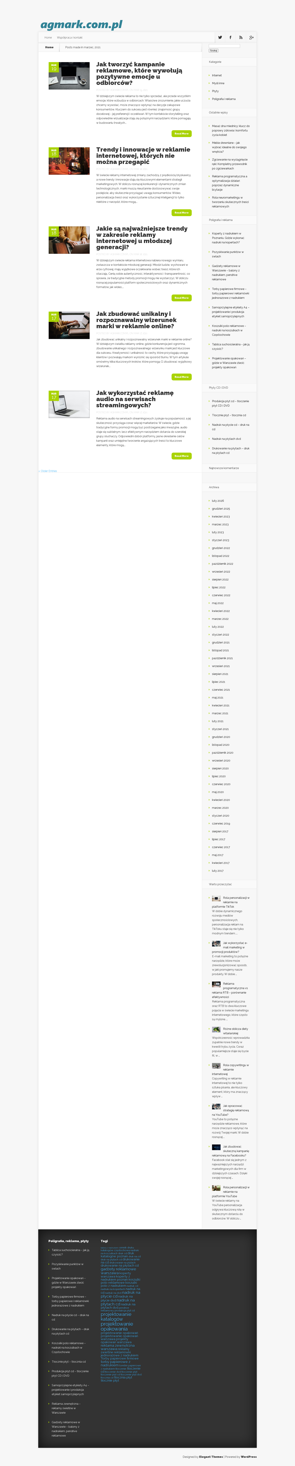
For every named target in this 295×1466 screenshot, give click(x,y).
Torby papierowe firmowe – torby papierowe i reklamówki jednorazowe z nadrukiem (230, 293)
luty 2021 (217, 721)
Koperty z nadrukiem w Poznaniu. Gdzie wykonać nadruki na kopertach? (228, 238)
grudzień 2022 (221, 548)
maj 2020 (218, 792)
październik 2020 (222, 752)
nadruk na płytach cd (118, 1302)
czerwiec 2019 (221, 823)
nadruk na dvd (113, 1292)
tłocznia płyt (123, 1377)
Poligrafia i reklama (224, 99)
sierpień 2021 (220, 674)
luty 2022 (218, 626)
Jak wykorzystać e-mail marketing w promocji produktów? (230, 947)
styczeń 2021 (220, 729)
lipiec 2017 (218, 839)
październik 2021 (222, 658)
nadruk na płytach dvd (118, 1306)
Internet (217, 75)
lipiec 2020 (219, 776)
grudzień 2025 (221, 508)
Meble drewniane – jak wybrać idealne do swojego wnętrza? (229, 147)
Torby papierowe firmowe (120, 1358)
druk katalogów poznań (117, 1254)
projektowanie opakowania (117, 1326)
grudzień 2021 (221, 642)
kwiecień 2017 (220, 863)
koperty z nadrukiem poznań (115, 1278)
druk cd (122, 1253)
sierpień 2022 (220, 579)
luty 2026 (218, 500)
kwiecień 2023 (221, 516)
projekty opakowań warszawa (116, 1340)
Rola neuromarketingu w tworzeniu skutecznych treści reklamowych (230, 202)
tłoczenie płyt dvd (131, 1374)
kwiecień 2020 (221, 800)
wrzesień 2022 (221, 571)
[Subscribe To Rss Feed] (241, 37)
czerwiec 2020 (221, 784)
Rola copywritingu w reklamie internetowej (230, 1070)
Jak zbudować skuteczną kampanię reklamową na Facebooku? (230, 1151)
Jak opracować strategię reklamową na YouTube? (230, 1110)
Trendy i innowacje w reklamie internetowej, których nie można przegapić (143, 155)
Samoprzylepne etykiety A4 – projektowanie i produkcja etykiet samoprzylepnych (230, 312)
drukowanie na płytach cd (120, 1265)
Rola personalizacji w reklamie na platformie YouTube (231, 1192)
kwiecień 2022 (221, 611)
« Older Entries (47, 471)
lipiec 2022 (219, 587)
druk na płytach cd (111, 1259)
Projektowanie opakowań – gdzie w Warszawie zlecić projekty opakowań (229, 363)
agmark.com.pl (119, 90)
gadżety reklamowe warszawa (118, 1271)
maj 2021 (217, 697)
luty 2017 (217, 870)
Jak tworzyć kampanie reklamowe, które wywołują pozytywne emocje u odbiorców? (139, 73)
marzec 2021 (220, 713)
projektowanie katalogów (116, 1316)
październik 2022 (222, 563)
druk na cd (135, 1256)
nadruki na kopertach (113, 1289)
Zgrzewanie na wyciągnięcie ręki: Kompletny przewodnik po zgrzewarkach (230, 164)
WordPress (249, 1456)
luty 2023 (218, 532)
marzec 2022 (220, 618)
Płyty (215, 91)
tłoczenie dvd (113, 1371)
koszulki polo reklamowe (120, 1281)
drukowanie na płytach (122, 1262)
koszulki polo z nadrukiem (119, 1284)
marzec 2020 (220, 807)
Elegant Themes (211, 1456)
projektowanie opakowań (119, 1333)
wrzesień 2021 (221, 666)
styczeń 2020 (220, 815)
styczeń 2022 (220, 634)
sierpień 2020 (220, 768)
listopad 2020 (220, 744)
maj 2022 (218, 603)
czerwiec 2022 (221, 595)
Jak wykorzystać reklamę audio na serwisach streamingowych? (135, 399)
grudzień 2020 (221, 737)
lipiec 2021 (218, 681)
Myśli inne (218, 83)
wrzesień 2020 (221, 760)
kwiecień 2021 (220, 705)
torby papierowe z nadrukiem (115, 1363)
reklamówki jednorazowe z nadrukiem (119, 1353)
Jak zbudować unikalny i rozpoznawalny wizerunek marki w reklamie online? (136, 320)
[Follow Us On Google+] (251, 37)
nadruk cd (132, 1285)
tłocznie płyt (110, 1380)
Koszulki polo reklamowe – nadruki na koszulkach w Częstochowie (229, 330)
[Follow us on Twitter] (220, 37)
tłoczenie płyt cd (110, 1374)
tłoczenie (121, 1368)
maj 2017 (217, 855)
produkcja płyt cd (125, 1310)
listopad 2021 (220, 650)
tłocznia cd (107, 1377)
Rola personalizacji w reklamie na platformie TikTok (231, 902)
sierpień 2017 (220, 831)
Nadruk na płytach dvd (226, 438)
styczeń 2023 (220, 540)
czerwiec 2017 (221, 847)
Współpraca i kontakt (69, 37)
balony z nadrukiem (109, 1248)
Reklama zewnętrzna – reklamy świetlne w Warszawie (66, 1408)
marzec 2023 (220, 524)
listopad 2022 (220, 556)
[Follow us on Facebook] (230, 37)
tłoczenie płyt (129, 1371)
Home (48, 37)
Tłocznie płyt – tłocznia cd (229, 415)
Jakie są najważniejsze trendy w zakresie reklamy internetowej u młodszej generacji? (141, 238)
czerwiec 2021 (221, 689)
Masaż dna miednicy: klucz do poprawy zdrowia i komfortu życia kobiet (231, 130)
